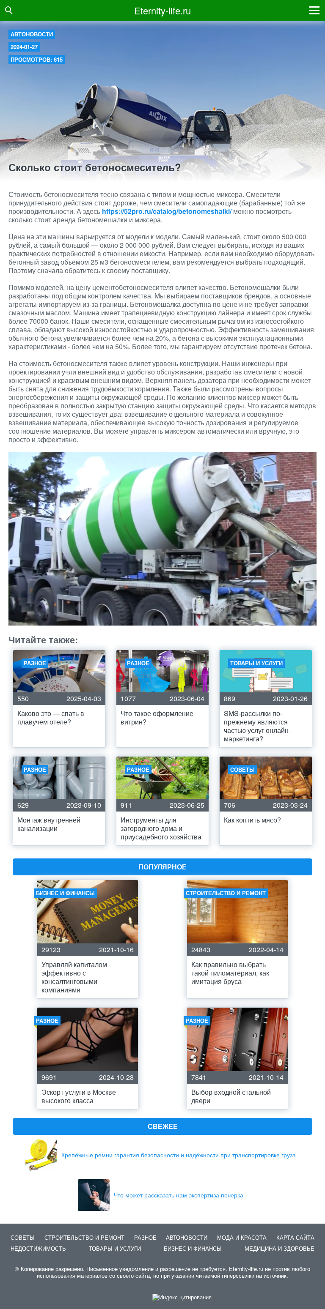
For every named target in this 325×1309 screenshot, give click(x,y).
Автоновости (32, 34)
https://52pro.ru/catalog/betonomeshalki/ (166, 211)
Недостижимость (38, 1248)
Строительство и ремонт (84, 1237)
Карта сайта (295, 1237)
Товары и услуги (115, 1248)
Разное (145, 1237)
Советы (23, 1237)
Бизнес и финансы (193, 1248)
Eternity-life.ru (162, 10)
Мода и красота (242, 1237)
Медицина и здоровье (279, 1248)
